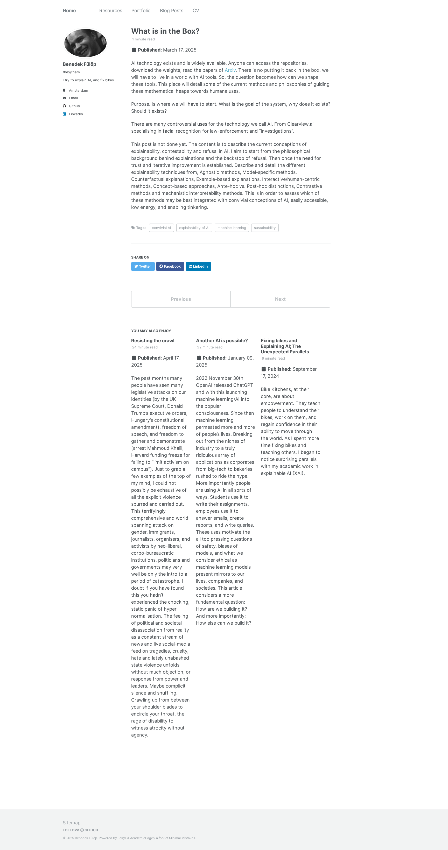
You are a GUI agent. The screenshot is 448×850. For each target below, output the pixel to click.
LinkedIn (76, 114)
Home (69, 10)
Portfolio (141, 10)
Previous (181, 299)
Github (74, 106)
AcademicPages (142, 838)
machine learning (232, 228)
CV (196, 10)
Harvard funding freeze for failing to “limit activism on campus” (160, 462)
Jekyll (122, 838)
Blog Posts (171, 10)
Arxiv (230, 70)
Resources (110, 10)
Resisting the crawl (152, 340)
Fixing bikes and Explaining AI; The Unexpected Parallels (285, 346)
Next (280, 299)
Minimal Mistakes (182, 838)
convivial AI (161, 228)
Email (73, 98)
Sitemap (72, 822)
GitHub (91, 830)
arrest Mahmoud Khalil (157, 448)
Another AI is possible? (222, 340)
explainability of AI (194, 228)
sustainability (265, 228)
